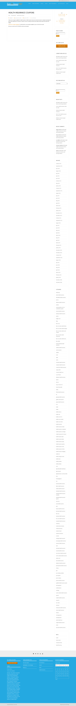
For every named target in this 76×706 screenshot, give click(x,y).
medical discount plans (60, 526)
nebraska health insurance (60, 548)
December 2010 (59, 250)
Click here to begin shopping (13, 24)
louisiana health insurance (60, 516)
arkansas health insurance (60, 313)
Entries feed (58, 640)
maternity (58, 523)
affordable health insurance (61, 297)
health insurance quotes (60, 444)
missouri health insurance (60, 543)
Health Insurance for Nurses (61, 434)
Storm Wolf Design (66, 704)
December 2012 (59, 213)
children (57, 352)
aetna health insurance (60, 294)
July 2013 (57, 195)
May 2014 (58, 183)
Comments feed (59, 642)
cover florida (58, 374)
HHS (57, 466)
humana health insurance (60, 483)
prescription (58, 575)
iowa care (58, 501)
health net (58, 453)
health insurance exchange (60, 431)
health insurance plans (60, 439)
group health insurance (60, 401)
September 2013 (59, 190)
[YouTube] (43, 653)
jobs (57, 506)
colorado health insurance (60, 362)
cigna (57, 357)
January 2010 (58, 277)
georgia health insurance (60, 397)
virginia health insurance (60, 622)
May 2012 (58, 230)
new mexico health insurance (61, 553)
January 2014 (58, 185)
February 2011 (58, 245)
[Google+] (38, 653)
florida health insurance (60, 392)
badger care (58, 318)
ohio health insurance (60, 560)
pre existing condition (60, 573)
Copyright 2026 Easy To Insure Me (12, 704)
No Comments (33, 17)
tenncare (57, 605)
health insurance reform (60, 449)
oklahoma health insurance (60, 563)
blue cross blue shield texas (61, 338)
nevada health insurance (60, 550)
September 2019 (59, 166)
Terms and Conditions (11, 670)
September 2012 (59, 220)
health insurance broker (60, 426)
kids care (57, 513)
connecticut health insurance (61, 367)
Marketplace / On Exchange (28, 665)
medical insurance (59, 528)
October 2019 (58, 163)
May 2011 (58, 237)
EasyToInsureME (13, 15)
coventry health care (59, 372)
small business (58, 587)
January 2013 (58, 210)
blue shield (58, 341)
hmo (57, 476)
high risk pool (58, 471)
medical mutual (58, 530)
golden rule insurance (60, 399)
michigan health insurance (60, 538)
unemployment (58, 617)
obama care (58, 558)
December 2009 (59, 279)
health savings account (60, 456)
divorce (57, 382)
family (57, 389)
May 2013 (58, 200)
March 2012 (58, 235)
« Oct (56, 679)
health (57, 409)
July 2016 (57, 175)
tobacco (57, 612)
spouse (57, 595)
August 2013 (58, 193)
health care (58, 414)
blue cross (58, 323)
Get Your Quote (61, 3)
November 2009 (59, 282)
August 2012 (58, 222)
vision (57, 625)
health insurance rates (60, 446)
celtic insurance (58, 350)
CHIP (57, 354)
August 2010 (58, 260)
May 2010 (58, 267)
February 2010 (58, 274)
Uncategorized (58, 615)
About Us (24, 667)
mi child (57, 535)
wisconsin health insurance (60, 627)
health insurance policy (60, 441)
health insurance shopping (60, 451)
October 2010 (58, 255)
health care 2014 (59, 416)
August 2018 (58, 170)
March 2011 (58, 242)
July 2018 (57, 173)
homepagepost (59, 478)
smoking (57, 590)
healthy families (59, 461)
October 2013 (58, 188)
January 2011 (58, 247)
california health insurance (60, 347)
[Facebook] (33, 653)
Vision (46, 3)
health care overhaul (59, 419)
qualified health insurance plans (61, 582)
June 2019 (58, 168)
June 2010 (58, 265)
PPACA (57, 568)
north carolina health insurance (61, 555)
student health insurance (60, 597)
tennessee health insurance (61, 607)
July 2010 (57, 262)
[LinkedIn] (40, 653)
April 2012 (58, 232)
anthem (57, 304)
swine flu (57, 600)
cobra (57, 359)
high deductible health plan (61, 468)
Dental (42, 3)
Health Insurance (52, 3)
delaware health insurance (60, 377)
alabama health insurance (60, 302)
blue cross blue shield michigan (61, 328)
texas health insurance (60, 610)
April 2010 (58, 269)
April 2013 (58, 203)
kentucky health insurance (60, 511)
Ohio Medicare (41, 662)
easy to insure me (59, 384)
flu (56, 394)
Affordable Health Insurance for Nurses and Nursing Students (61, 131)
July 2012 (57, 225)
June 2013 (58, 198)
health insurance (59, 424)
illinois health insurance (60, 486)
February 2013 (58, 208)
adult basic (58, 292)
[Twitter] (36, 653)
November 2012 (59, 215)
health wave (58, 458)
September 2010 (59, 257)
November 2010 (59, 252)
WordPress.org (59, 645)
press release (58, 578)
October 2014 (58, 180)
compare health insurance (60, 364)
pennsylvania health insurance (61, 565)
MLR (57, 545)
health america (58, 411)
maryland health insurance (60, 521)
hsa (56, 481)
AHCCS (57, 299)
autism (57, 316)
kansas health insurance (60, 508)
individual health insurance (60, 491)
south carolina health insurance (61, 592)
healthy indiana (58, 463)
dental (57, 379)
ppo (56, 570)
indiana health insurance (60, 488)
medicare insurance (59, 533)
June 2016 (58, 178)
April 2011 (58, 240)
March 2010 (58, 272)
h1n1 (57, 404)
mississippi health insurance (61, 540)
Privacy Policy (9, 668)
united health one (59, 620)
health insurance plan (59, 436)
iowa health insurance (60, 503)
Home (29, 3)
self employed (58, 585)
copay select (58, 369)
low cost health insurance (60, 518)
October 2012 (58, 217)
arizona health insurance (60, 311)
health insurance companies (61, 429)
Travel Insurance (35, 3)
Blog (67, 3)
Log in (57, 637)
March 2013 (58, 205)
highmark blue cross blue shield (61, 473)
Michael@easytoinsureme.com (64, 0)
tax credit (58, 602)
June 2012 (58, 227)
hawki (57, 406)
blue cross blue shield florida (61, 326)
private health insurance (60, 580)
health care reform (59, 421)
